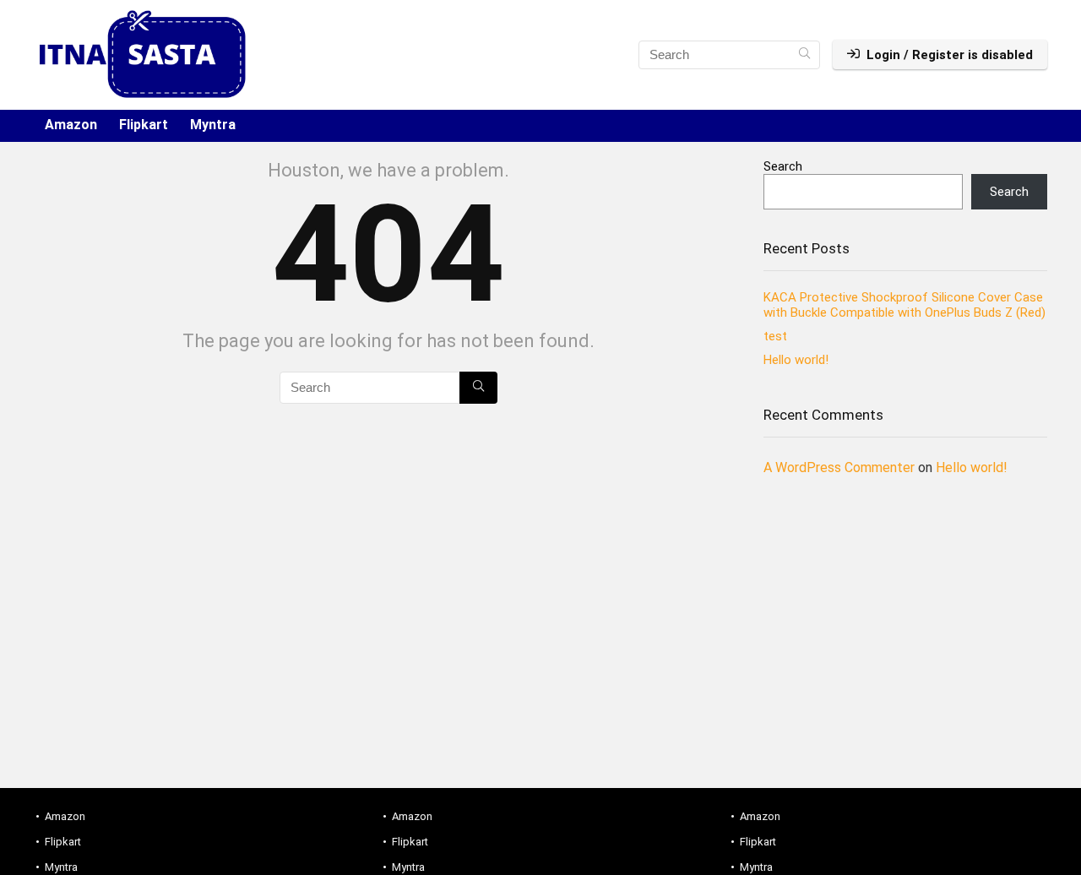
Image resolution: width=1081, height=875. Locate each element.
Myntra (213, 125)
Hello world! (795, 359)
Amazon (71, 125)
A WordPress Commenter (839, 467)
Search (782, 166)
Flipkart (143, 125)
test (775, 336)
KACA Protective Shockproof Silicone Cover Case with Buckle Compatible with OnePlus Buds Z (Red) (904, 305)
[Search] (804, 55)
